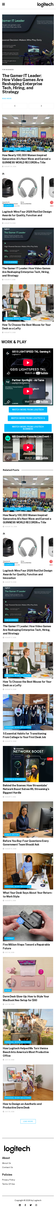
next (41, 106)
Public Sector (12, 835)
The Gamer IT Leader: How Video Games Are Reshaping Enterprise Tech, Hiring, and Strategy (22, 83)
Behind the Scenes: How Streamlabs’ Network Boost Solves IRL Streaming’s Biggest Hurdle (26, 789)
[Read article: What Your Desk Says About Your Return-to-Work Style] (28, 871)
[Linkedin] (20, 1205)
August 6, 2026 (10, 900)
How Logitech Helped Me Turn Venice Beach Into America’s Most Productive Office (26, 1052)
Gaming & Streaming (15, 779)
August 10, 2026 (10, 849)
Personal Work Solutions (17, 149)
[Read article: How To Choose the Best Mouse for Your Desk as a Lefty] (28, 303)
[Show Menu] (3, 4)
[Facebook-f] (25, 1205)
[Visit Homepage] (45, 4)
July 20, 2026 (9, 1112)
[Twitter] (31, 1205)
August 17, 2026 (10, 280)
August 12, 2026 (10, 741)
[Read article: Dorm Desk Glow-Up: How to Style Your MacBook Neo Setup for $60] (28, 975)
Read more (7, 98)
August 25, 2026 (10, 166)
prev (14, 106)
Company (8, 206)
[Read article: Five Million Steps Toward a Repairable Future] (28, 923)
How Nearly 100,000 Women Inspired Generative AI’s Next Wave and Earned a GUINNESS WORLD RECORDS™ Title (26, 159)
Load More (28, 1121)
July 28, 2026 (9, 1004)
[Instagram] (36, 1205)
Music (8, 990)
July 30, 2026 (9, 952)
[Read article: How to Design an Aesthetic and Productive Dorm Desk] (28, 1082)
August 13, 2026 (10, 332)
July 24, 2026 (9, 1060)
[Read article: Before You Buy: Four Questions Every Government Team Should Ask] (28, 819)
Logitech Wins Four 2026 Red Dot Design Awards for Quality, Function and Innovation (27, 215)
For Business (8, 70)
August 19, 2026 (10, 223)
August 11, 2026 (10, 797)
